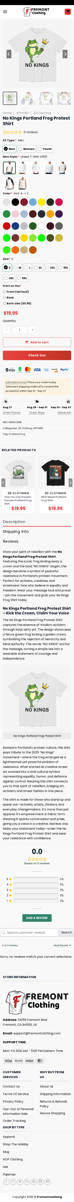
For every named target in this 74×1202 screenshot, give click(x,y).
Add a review (37, 918)
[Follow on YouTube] (47, 1182)
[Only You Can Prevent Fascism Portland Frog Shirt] (18, 472)
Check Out (37, 355)
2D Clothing (42, 113)
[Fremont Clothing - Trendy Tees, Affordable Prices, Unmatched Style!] (36, 11)
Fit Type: (10, 140)
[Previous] (9, 54)
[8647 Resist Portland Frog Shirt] (55, 472)
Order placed (11, 412)
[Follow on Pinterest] (34, 1182)
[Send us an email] (27, 1182)
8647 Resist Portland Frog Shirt (53, 498)
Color (7, 193)
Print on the (12, 286)
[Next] (65, 54)
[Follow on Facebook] (6, 1182)
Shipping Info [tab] (16, 531)
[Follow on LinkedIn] (40, 1182)
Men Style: (11, 157)
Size (6, 259)
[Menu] (5, 11)
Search (66, 932)
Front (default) (18, 292)
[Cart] (68, 12)
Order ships (37, 412)
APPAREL (22, 113)
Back (10, 297)
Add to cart (39, 342)
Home (7, 113)
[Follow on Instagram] (13, 1182)
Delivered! (64, 412)
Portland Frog (17, 434)
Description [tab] (14, 521)
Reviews (11, 541)
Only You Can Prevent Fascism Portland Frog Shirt (17, 500)
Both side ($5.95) (19, 303)
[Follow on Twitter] (20, 1182)
